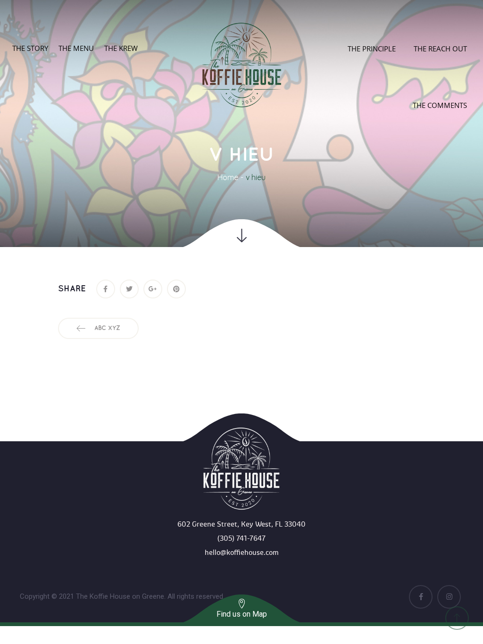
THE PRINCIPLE (372, 48)
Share (72, 289)
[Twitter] (129, 289)
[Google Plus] (152, 289)
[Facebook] (105, 289)
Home (227, 177)
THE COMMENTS (440, 105)
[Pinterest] (176, 289)
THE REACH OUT (440, 48)
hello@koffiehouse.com (242, 552)
